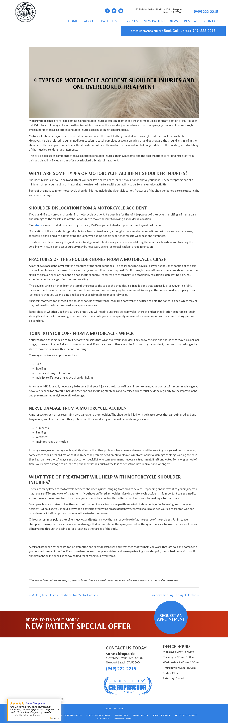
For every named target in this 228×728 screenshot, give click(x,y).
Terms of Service (161, 715)
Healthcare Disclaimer (98, 715)
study (38, 225)
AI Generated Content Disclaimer (114, 718)
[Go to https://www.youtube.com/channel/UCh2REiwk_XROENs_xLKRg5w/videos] (120, 11)
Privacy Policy (140, 715)
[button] (171, 617)
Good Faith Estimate (186, 715)
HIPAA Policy (121, 715)
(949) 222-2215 (206, 12)
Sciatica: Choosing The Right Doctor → (175, 595)
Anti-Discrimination (71, 715)
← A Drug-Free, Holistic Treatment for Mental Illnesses (63, 595)
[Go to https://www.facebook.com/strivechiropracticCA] (107, 11)
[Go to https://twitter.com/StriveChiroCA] (114, 11)
